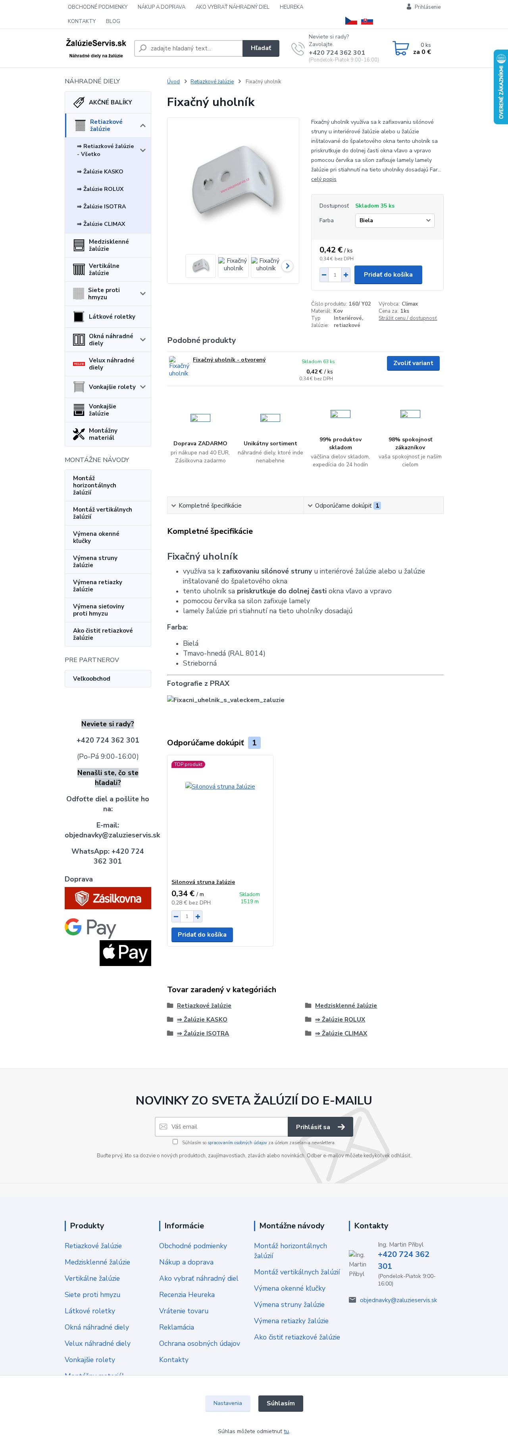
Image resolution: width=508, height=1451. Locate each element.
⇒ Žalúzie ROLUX (100, 189)
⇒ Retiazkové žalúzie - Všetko (105, 150)
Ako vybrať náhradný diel (199, 1278)
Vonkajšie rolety (112, 387)
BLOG (113, 21)
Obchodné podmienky (193, 1246)
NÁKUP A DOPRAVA (161, 7)
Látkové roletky (112, 317)
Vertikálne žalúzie (104, 269)
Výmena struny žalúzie (95, 561)
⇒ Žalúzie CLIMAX (101, 224)
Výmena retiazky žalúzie (97, 585)
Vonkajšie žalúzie (102, 410)
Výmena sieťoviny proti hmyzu (98, 610)
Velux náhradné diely (112, 363)
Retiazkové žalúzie (106, 125)
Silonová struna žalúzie (203, 882)
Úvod (173, 81)
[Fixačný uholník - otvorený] (180, 367)
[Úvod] (96, 48)
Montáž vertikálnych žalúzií (102, 513)
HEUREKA (291, 7)
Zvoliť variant (413, 363)
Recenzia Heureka (187, 1294)
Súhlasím (281, 1403)
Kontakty (174, 1359)
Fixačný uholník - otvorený (229, 360)
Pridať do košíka (388, 274)
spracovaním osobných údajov (237, 1143)
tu (286, 1431)
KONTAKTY (82, 21)
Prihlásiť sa (314, 1127)
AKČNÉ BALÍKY (110, 102)
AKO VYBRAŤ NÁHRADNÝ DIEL (232, 7)
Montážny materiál (103, 434)
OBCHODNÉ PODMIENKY (97, 7)
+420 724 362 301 (337, 52)
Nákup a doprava (186, 1262)
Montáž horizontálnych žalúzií (94, 485)
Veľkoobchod (91, 679)
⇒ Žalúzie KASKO (100, 171)
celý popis (324, 179)
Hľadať (261, 48)
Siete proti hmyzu (104, 293)
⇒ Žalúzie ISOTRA (101, 206)
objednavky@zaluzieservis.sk (398, 1300)
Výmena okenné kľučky (96, 537)
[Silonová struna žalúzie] (220, 816)
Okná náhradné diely (111, 339)
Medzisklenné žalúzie (109, 245)
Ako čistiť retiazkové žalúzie (103, 634)
